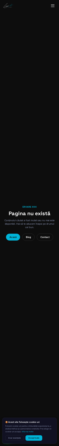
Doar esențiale (14, 438)
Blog (28, 237)
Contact (45, 237)
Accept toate (33, 438)
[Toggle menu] (53, 6)
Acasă (13, 237)
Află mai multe (28, 432)
